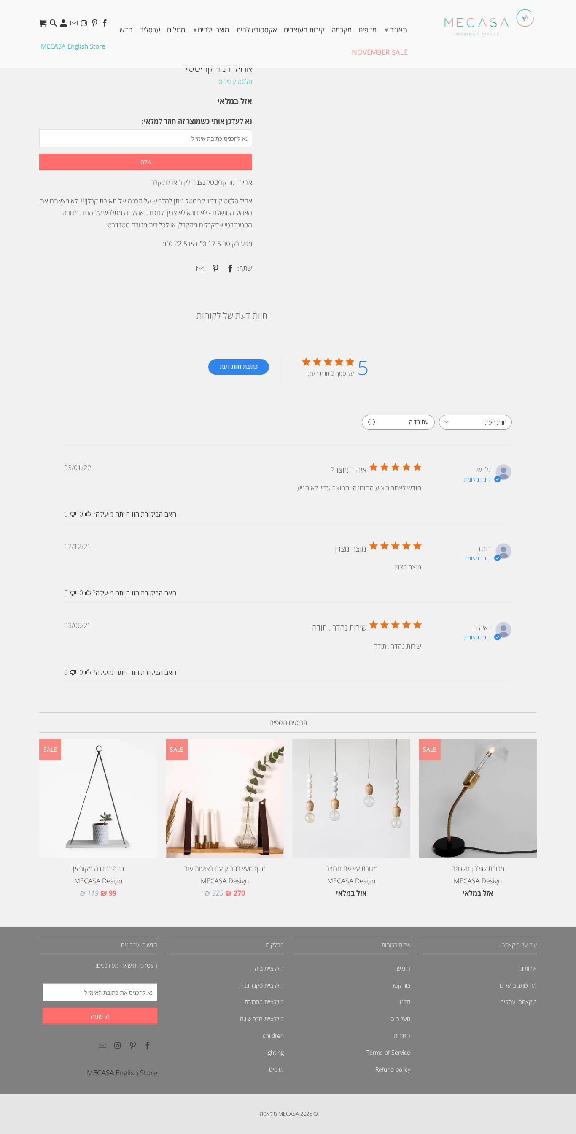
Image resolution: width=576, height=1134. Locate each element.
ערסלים (149, 30)
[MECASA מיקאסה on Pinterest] (95, 25)
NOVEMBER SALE (380, 52)
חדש (125, 30)
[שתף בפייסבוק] (229, 268)
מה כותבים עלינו (518, 985)
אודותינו (528, 968)
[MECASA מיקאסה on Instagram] (85, 25)
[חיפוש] (54, 25)
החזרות (402, 1035)
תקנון (404, 1002)
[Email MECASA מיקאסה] (74, 25)
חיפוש (403, 968)
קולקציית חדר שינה (262, 1019)
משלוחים (400, 1019)
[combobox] (475, 422)
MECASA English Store (73, 46)
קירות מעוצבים (304, 30)
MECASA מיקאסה (279, 1114)
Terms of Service (388, 1052)
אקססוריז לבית (256, 30)
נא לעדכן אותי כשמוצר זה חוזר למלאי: (197, 121)
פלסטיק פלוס (235, 81)
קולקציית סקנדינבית (261, 985)
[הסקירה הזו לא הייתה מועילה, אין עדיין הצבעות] (73, 514)
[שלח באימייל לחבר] (199, 268)
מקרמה (341, 30)
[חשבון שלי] (64, 25)
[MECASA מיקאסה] (489, 22)
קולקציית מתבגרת (264, 1002)
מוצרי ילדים (211, 29)
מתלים (176, 30)
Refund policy (392, 1069)
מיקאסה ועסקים (518, 1002)
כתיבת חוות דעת (239, 367)
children (273, 1035)
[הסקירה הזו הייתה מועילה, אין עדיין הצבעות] (88, 514)
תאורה (396, 29)
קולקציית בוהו (268, 968)
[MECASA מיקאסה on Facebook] (105, 25)
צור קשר (400, 985)
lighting (274, 1052)
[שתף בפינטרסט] (214, 268)
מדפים (367, 30)
